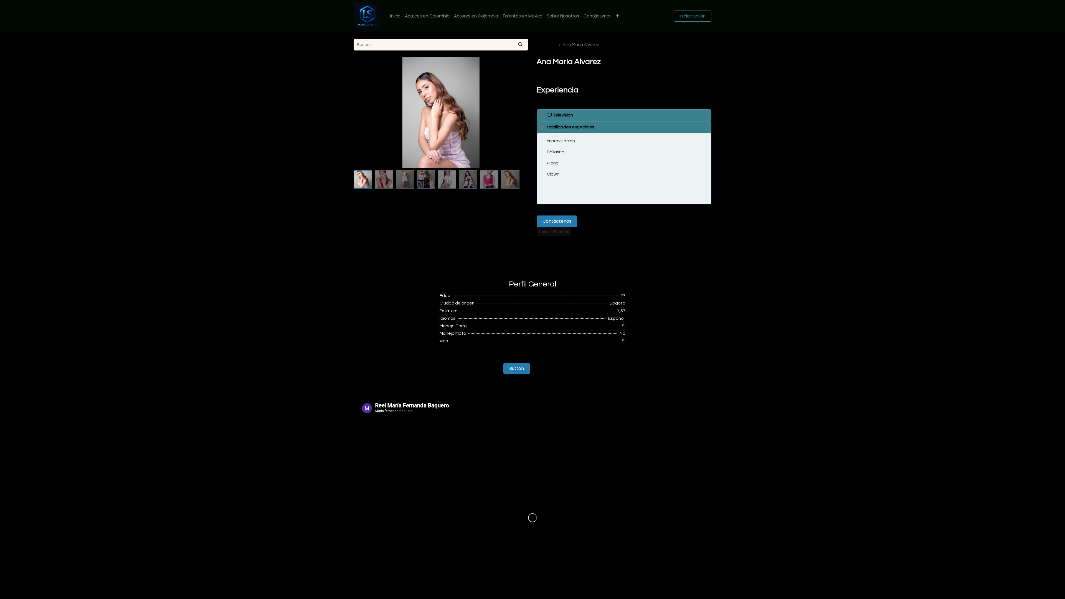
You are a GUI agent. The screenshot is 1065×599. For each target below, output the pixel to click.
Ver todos (547, 44)
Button (516, 368)
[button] (367, 112)
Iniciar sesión (692, 16)
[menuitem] (395, 16)
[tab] (624, 115)
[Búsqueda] (520, 44)
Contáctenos (556, 221)
